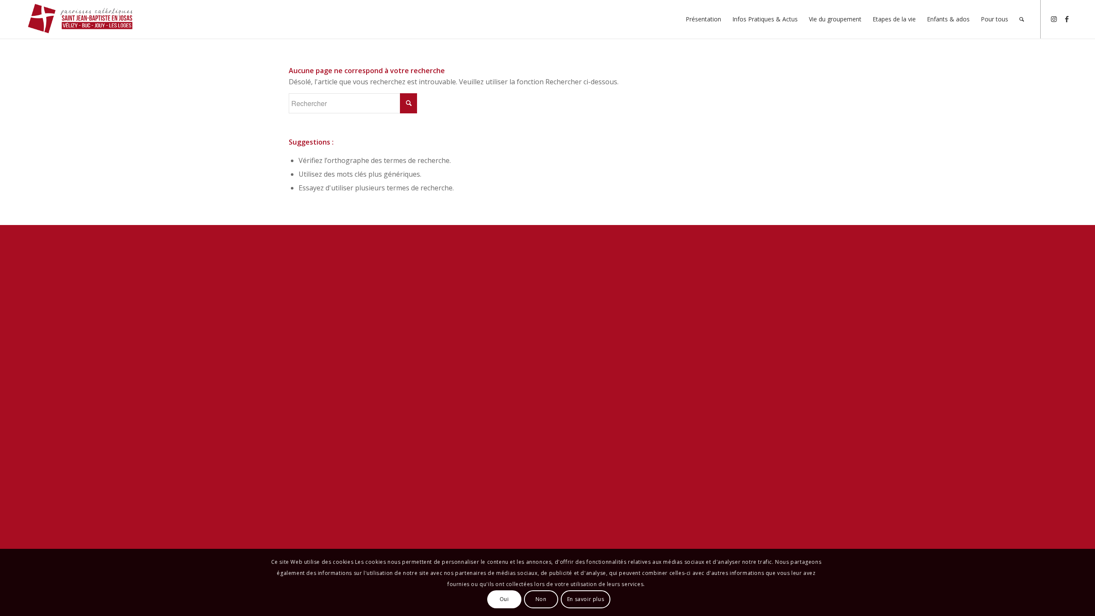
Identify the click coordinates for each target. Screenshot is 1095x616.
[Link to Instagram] (1054, 18)
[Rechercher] (1022, 19)
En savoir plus (585, 599)
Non (541, 599)
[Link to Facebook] (1066, 18)
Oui (504, 599)
